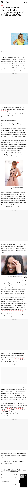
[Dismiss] (26, 475)
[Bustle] (4, 2)
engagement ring (5, 109)
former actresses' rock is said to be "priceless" (12, 309)
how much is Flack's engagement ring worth (12, 70)
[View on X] (14, 375)
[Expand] (21, 475)
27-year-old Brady (16, 124)
